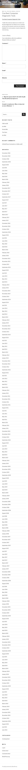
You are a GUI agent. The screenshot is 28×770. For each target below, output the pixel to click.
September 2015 (6, 267)
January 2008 (5, 533)
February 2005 (5, 636)
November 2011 (6, 399)
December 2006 (6, 571)
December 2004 (6, 642)
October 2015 (5, 264)
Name (4, 63)
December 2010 (6, 431)
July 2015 (4, 273)
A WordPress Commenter (8, 144)
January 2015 (5, 287)
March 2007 (5, 563)
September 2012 (6, 369)
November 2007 (6, 539)
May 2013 (4, 346)
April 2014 (4, 314)
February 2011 (5, 425)
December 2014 (6, 290)
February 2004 (5, 671)
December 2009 (6, 466)
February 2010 (5, 460)
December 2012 (6, 361)
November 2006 (6, 574)
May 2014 (4, 311)
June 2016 (4, 241)
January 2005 (5, 639)
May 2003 (4, 697)
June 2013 (4, 343)
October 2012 (5, 367)
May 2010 (4, 451)
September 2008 (6, 510)
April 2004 (4, 665)
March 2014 (5, 317)
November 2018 (6, 156)
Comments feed (6, 753)
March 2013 (5, 352)
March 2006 (5, 598)
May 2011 (4, 416)
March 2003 (5, 703)
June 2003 (4, 695)
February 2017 (5, 217)
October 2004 (5, 648)
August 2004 (5, 653)
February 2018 (5, 182)
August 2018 (5, 164)
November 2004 (6, 645)
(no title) (4, 126)
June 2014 (4, 308)
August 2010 (5, 443)
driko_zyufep (16, 11)
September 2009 (6, 475)
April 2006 (4, 595)
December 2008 (6, 501)
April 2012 (4, 384)
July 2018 (4, 167)
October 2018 (5, 159)
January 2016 (5, 255)
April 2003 (4, 700)
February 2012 (5, 390)
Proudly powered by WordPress (9, 766)
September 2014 (6, 299)
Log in (3, 747)
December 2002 (6, 712)
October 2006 (5, 577)
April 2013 (4, 349)
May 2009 (4, 487)
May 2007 (4, 557)
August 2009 (5, 478)
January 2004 (5, 674)
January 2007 (5, 569)
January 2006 (5, 604)
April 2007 (4, 560)
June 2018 (4, 170)
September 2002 (6, 721)
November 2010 (6, 434)
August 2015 (5, 270)
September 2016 (6, 232)
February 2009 (5, 495)
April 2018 (4, 176)
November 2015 (6, 261)
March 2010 (5, 457)
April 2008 (4, 525)
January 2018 (5, 185)
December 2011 (6, 396)
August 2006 (5, 583)
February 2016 (5, 252)
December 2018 (6, 153)
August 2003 (5, 689)
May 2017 (4, 208)
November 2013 (6, 328)
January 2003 (5, 709)
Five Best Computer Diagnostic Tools (11, 19)
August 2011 (5, 407)
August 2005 (5, 618)
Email (4, 70)
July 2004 (4, 656)
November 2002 (6, 715)
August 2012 (5, 372)
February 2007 (5, 566)
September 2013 (6, 334)
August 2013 (5, 337)
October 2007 (5, 542)
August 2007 (5, 548)
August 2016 (5, 235)
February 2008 (5, 531)
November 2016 (6, 226)
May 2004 (4, 662)
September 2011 (6, 405)
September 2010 (6, 440)
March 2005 (5, 633)
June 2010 (4, 449)
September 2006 (6, 580)
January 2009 (5, 498)
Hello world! (5, 123)
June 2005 (4, 624)
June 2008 (4, 519)
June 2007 (4, 554)
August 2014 (5, 302)
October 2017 (5, 194)
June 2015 (4, 276)
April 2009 (4, 489)
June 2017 (4, 205)
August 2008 (5, 513)
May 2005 (4, 627)
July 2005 (4, 621)
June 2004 (4, 659)
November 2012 (6, 364)
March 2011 (5, 422)
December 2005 (6, 607)
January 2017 (5, 220)
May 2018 (4, 173)
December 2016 (6, 223)
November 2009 (6, 469)
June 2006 (4, 589)
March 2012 (5, 387)
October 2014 (5, 296)
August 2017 (5, 200)
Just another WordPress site (11, 3)
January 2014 (5, 323)
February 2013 (5, 355)
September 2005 (6, 615)
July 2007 (4, 551)
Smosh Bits (5, 129)
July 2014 (4, 305)
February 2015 (5, 285)
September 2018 (6, 161)
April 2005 (4, 630)
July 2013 (4, 340)
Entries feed (5, 750)
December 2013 (6, 325)
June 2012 (4, 378)
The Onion (4, 132)
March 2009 (5, 492)
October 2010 (5, 437)
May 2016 (4, 243)
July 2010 (4, 446)
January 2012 (5, 393)
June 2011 (4, 413)
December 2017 (6, 188)
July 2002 (4, 727)
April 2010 (4, 454)
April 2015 (4, 282)
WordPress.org (6, 756)
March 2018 (5, 179)
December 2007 (6, 536)
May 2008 (4, 522)
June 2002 (4, 730)
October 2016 (5, 229)
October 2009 (5, 472)
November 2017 (6, 191)
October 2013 (5, 331)
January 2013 (5, 358)
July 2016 (4, 238)
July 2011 (4, 410)
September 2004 (6, 651)
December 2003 (6, 677)
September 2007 (6, 545)
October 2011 (5, 402)
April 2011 (4, 419)
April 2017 (4, 211)
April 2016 (4, 246)
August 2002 (5, 724)
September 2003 (6, 686)
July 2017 (4, 203)
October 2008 (5, 507)
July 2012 (4, 375)
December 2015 (6, 258)
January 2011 (5, 428)
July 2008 (4, 516)
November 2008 (6, 504)
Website (4, 78)
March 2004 (5, 668)
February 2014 (5, 320)
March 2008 (5, 528)
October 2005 (5, 613)
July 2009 (4, 481)
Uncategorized (5, 739)
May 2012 (4, 381)
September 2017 (6, 197)
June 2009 (4, 484)
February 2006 (5, 601)
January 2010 (5, 463)
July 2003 (4, 692)
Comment (5, 43)
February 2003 (5, 706)
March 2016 (5, 249)
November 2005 (6, 610)
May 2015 (4, 279)
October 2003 (5, 683)
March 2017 (5, 214)
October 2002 (5, 718)
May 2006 (4, 592)
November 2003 (6, 680)
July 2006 (4, 586)
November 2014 (6, 293)
